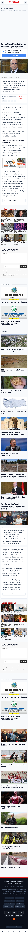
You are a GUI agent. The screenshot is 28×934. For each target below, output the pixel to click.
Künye (14, 912)
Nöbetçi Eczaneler (19, 906)
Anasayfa (5, 8)
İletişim (20, 912)
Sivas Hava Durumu (8, 906)
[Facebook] (15, 101)
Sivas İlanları (20, 900)
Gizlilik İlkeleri (9, 915)
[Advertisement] (14, 27)
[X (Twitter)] (12, 101)
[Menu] (25, 2)
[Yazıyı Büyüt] (3, 101)
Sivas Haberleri (19, 897)
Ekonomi (11, 8)
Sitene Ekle (19, 915)
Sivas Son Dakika (9, 897)
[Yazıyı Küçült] (6, 101)
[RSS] (14, 919)
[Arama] (2, 2)
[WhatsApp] (9, 101)
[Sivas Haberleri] (14, 2)
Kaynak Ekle (15, 55)
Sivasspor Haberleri (9, 900)
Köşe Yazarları (20, 903)
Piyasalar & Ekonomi (9, 903)
